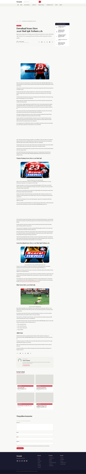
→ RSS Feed (61, 457)
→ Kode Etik (50, 464)
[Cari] (40, 2)
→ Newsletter (62, 459)
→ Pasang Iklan (51, 465)
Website (17, 441)
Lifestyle (34, 4)
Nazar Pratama (26, 360)
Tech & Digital (27, 4)
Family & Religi (41, 4)
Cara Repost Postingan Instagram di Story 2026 (41, 388)
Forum (60, 4)
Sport (56, 4)
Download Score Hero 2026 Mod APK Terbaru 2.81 (30, 281)
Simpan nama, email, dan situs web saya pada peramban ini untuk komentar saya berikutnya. (33, 445)
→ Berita (38, 457)
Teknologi (19, 25)
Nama (17, 432)
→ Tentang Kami (51, 457)
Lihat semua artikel (26, 365)
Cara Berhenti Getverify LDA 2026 (24, 405)
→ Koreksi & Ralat (62, 464)
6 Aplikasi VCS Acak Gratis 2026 (62, 39)
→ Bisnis (38, 462)
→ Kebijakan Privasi (63, 462)
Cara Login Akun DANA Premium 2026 (21, 388)
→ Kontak (50, 459)
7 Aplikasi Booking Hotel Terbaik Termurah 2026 (41, 406)
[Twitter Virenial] (20, 461)
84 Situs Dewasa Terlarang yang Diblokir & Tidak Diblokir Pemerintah (62, 35)
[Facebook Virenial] (17, 461)
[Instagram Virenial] (22, 461)
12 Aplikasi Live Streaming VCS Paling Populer (61, 26)
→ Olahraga (39, 465)
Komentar (18, 422)
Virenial (19, 471)
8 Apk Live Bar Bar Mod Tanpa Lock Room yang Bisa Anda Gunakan (61, 43)
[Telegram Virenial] (27, 461)
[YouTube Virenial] (24, 461)
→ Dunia (38, 459)
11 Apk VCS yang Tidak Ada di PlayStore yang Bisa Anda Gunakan (61, 31)
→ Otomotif (39, 467)
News (21, 4)
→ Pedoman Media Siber (52, 462)
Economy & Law (50, 4)
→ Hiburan (39, 464)
